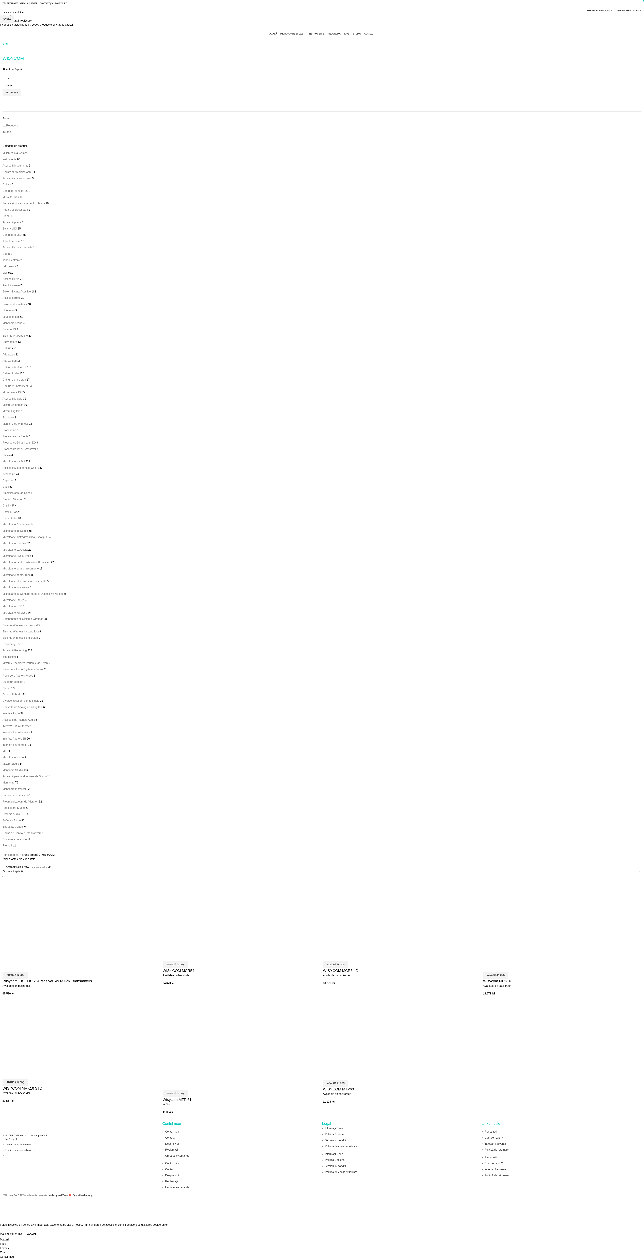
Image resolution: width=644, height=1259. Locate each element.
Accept (31, 1234)
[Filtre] (4, 1218)
